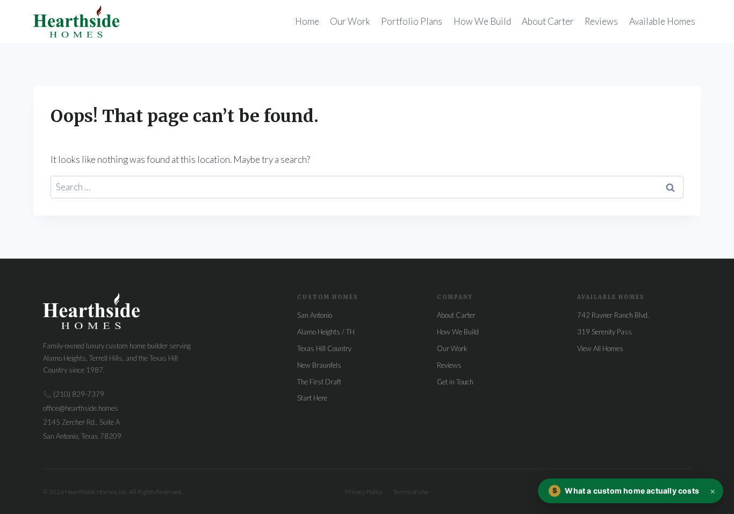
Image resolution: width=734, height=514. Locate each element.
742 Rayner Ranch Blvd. (613, 315)
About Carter (548, 21)
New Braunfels (319, 365)
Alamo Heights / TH (326, 331)
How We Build (482, 21)
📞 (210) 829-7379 (73, 394)
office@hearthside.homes (80, 408)
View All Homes (600, 348)
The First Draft (319, 381)
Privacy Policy (364, 492)
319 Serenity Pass (604, 331)
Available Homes (662, 21)
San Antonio (314, 315)
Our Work (350, 21)
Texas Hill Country (324, 348)
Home (307, 21)
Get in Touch (455, 381)
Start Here (312, 398)
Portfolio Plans (411, 21)
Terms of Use (411, 492)
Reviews (601, 21)
